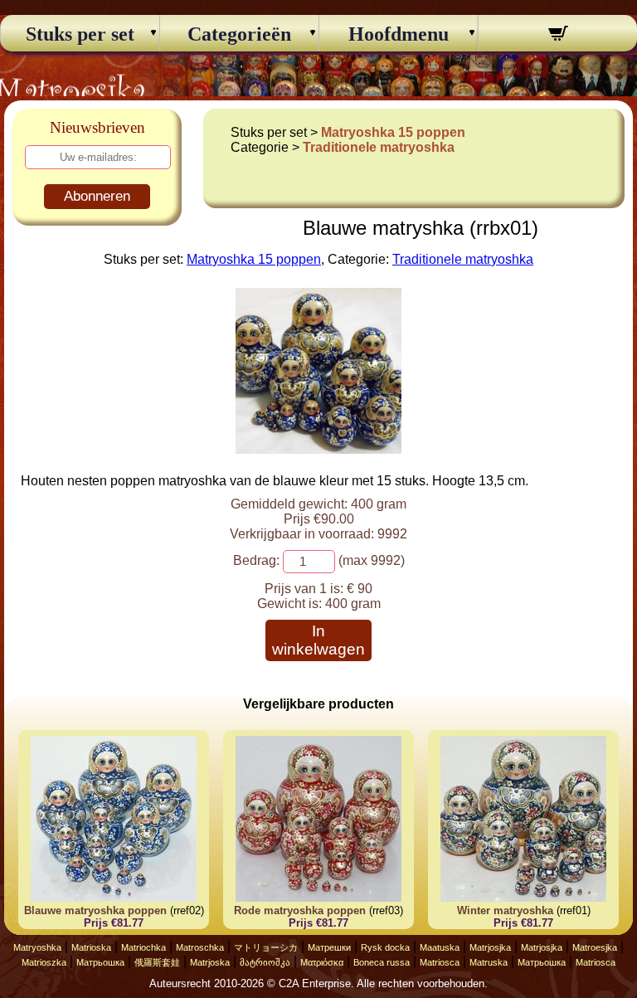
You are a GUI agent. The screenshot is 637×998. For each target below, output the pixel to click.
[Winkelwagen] (558, 35)
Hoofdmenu (398, 34)
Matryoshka (37, 947)
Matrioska (91, 947)
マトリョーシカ (266, 947)
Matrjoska (210, 962)
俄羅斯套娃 (157, 962)
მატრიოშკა (265, 962)
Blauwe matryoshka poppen (95, 910)
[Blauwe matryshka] (318, 449)
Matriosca (440, 962)
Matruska (488, 962)
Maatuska (440, 947)
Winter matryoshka (505, 910)
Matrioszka (44, 962)
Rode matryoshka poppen (300, 910)
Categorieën (239, 34)
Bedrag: (256, 560)
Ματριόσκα (321, 962)
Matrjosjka (490, 947)
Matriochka (143, 947)
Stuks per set (80, 34)
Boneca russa (381, 962)
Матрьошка (100, 962)
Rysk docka (385, 947)
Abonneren (97, 196)
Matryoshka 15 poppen (393, 132)
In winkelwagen (318, 640)
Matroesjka (594, 947)
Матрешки (329, 947)
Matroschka (200, 947)
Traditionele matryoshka (379, 147)
